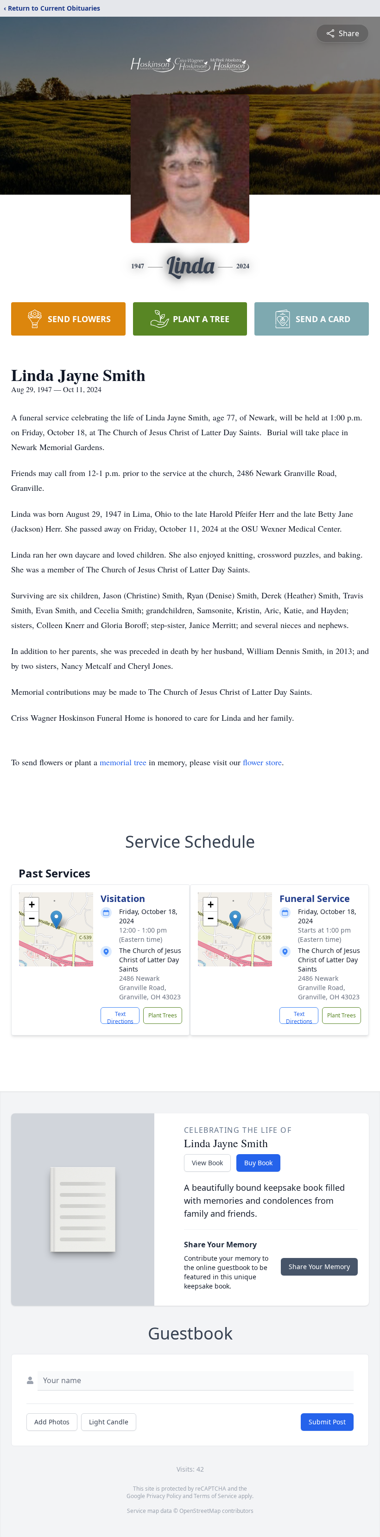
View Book (207, 1162)
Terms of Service (215, 1496)
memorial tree (123, 762)
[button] (56, 919)
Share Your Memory (319, 1266)
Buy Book (258, 1162)
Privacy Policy (163, 1496)
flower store (262, 762)
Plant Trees (162, 1015)
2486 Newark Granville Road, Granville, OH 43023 (150, 987)
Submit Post (327, 1421)
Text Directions (120, 1017)
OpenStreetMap (200, 1511)
